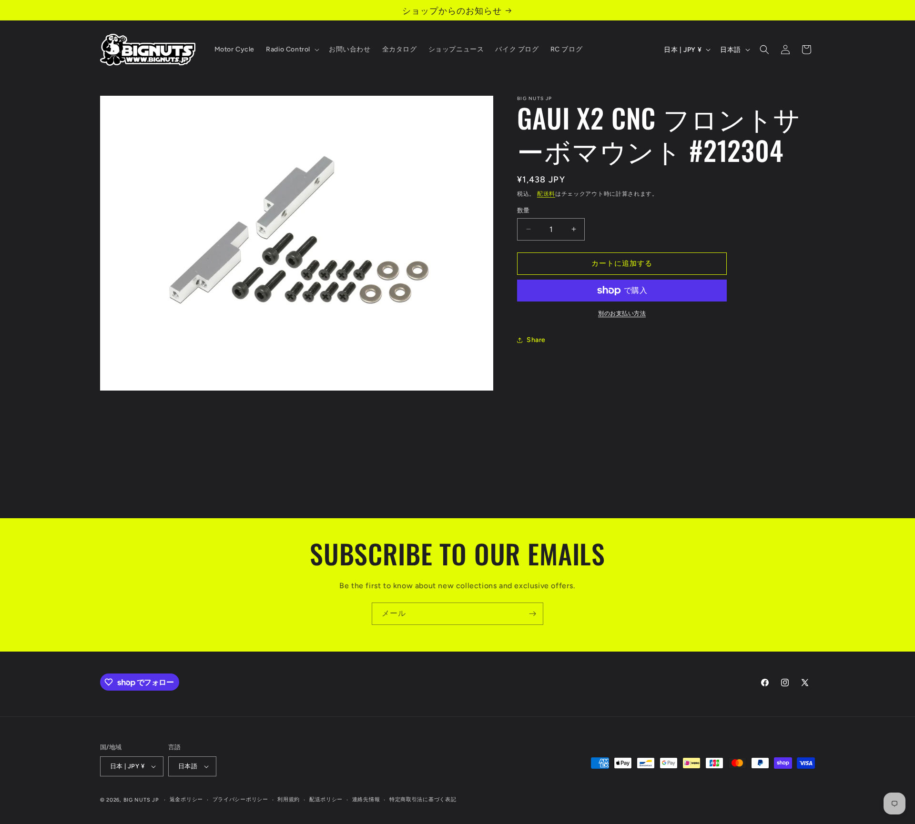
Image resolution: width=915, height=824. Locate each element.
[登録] (532, 614)
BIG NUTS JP (141, 800)
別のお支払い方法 (622, 313)
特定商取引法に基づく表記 (422, 799)
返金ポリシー (186, 799)
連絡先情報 (366, 799)
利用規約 (288, 799)
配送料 (546, 194)
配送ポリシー (326, 799)
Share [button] (536, 340)
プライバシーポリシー (240, 799)
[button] (291, 50)
